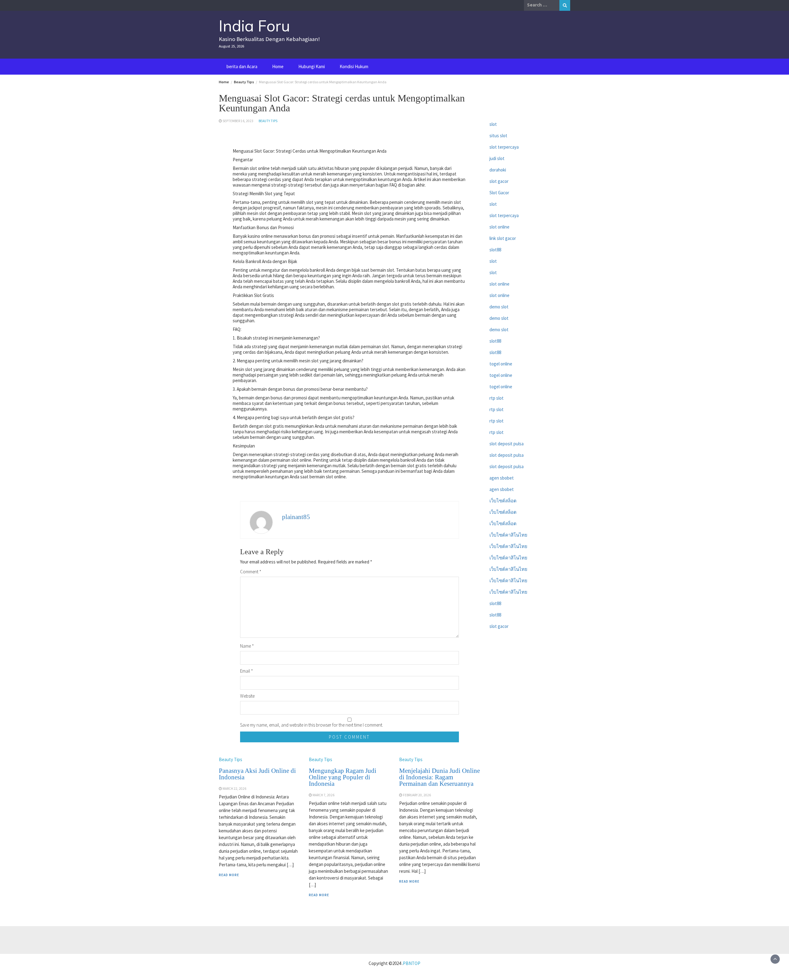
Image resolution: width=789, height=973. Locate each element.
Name (247, 646)
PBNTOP (411, 963)
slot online (499, 227)
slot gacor (499, 181)
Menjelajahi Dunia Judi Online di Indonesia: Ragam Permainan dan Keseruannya (439, 777)
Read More (229, 875)
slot (493, 124)
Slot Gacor (499, 193)
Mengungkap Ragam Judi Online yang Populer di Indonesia (342, 777)
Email (246, 671)
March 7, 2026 (323, 795)
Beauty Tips (268, 121)
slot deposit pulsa (506, 444)
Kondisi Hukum (354, 66)
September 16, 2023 (238, 121)
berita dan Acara (242, 66)
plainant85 (296, 517)
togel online (500, 364)
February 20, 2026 (417, 795)
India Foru (254, 25)
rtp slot (496, 398)
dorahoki (497, 170)
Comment (250, 572)
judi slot (497, 158)
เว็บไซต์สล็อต (503, 501)
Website (247, 696)
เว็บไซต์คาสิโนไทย (508, 535)
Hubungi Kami (311, 66)
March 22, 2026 (234, 788)
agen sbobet (501, 478)
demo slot (499, 307)
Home (278, 66)
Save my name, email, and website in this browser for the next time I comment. (311, 725)
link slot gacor (502, 238)
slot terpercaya (504, 147)
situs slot (498, 135)
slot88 (495, 250)
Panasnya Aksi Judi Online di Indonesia (257, 774)
